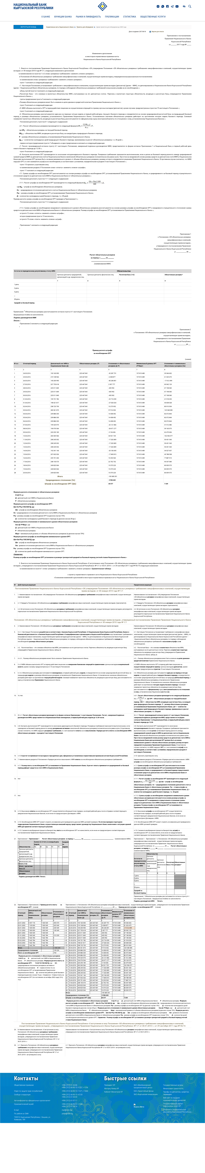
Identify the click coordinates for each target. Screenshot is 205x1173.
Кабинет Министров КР (113, 1092)
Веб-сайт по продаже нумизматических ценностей (174, 1099)
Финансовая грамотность (173, 1088)
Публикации (112, 16)
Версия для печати (158, 31)
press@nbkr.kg (67, 1113)
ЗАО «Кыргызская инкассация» (146, 1094)
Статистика (129, 16)
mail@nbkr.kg (67, 1110)
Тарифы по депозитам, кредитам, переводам (176, 1093)
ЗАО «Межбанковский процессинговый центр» (143, 1086)
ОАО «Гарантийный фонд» (144, 1091)
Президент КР (109, 1085)
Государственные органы (173, 1085)
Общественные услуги (152, 16)
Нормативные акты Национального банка (60, 27)
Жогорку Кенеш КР (111, 1088)
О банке (45, 16)
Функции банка (63, 16)
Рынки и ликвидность (88, 16)
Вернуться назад (28, 27)
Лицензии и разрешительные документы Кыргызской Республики (177, 1110)
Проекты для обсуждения (84, 27)
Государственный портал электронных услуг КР (173, 1104)
